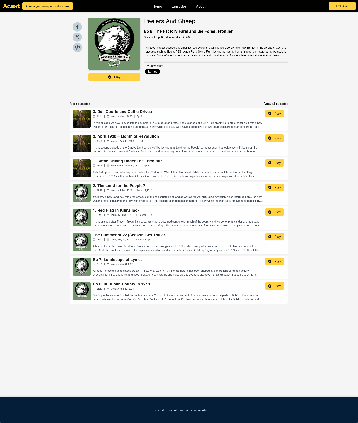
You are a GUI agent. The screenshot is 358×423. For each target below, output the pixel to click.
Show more (156, 65)
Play (117, 77)
